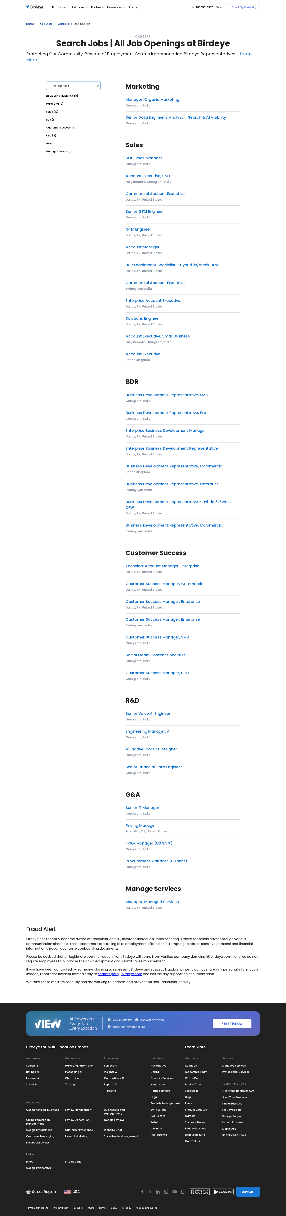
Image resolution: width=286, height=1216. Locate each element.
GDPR (91, 1208)
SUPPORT (248, 1192)
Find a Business (232, 1103)
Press (188, 1103)
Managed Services (234, 1065)
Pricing (133, 7)
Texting (70, 1084)
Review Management (79, 1110)
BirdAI (29, 1161)
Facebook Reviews (38, 1142)
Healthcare (158, 1084)
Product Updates (196, 1109)
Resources (114, 7)
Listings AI (32, 1072)
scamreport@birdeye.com (120, 974)
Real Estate (158, 1116)
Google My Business (39, 1130)
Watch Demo (193, 1078)
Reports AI (110, 1084)
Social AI (31, 1084)
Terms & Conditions (37, 1208)
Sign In (220, 7)
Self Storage (158, 1109)
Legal (154, 1097)
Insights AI (110, 1072)
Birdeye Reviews (195, 1128)
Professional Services (236, 1072)
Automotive (158, 1065)
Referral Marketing (76, 1136)
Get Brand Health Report (238, 1091)
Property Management (165, 1103)
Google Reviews (114, 1120)
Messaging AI (73, 1072)
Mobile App (229, 1128)
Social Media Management (121, 1136)
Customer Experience (79, 1130)
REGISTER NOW (232, 1023)
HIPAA (102, 1208)
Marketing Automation (79, 1065)
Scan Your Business (234, 1097)
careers (63, 24)
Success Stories (195, 1122)
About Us (46, 24)
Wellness (156, 1128)
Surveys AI (110, 1065)
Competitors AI (114, 1078)
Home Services (160, 1091)
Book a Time (193, 1084)
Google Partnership (38, 1168)
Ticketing (110, 1091)
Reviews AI (33, 1078)
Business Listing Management (114, 1111)
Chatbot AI (72, 1078)
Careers (190, 1116)
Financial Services (162, 1078)
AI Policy (126, 1208)
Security (78, 1208)
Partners (97, 7)
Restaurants (159, 1135)
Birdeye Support (232, 1116)
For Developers (231, 1110)
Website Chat (113, 1130)
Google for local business (42, 1110)
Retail (154, 1122)
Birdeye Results (195, 1135)
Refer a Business (233, 1122)
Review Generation (77, 1120)
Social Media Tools (234, 1135)
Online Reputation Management (38, 1121)
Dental (155, 1072)
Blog (188, 1097)
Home (30, 24)
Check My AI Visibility (244, 7)
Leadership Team (196, 1072)
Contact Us (192, 1141)
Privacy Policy (60, 1208)
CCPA (114, 1208)
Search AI (32, 1065)
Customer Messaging (40, 1136)
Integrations (73, 1161)
